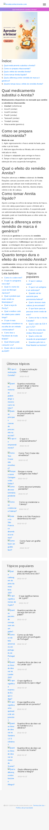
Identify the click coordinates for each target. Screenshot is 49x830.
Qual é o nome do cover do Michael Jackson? (10, 290)
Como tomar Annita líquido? (15, 75)
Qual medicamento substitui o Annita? (19, 65)
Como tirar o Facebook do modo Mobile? (10, 336)
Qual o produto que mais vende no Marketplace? (11, 299)
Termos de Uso (38, 805)
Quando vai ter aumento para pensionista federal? (34, 296)
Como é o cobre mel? (13, 278)
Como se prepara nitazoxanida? (17, 69)
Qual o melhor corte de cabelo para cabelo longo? (11, 314)
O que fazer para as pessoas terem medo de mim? (36, 311)
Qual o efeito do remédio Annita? (17, 72)
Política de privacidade (24, 808)
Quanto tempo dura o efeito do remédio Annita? (23, 84)
